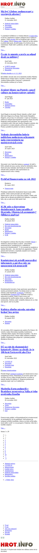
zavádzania (20, 293)
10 (5, 455)
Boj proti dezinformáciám (13, 226)
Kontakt (7, 534)
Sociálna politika (10, 476)
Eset (6, 411)
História (7, 323)
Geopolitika (8, 27)
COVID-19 (8, 361)
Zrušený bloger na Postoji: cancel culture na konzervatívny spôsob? (18, 91)
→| (6, 458)
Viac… (3, 50)
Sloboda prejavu (10, 105)
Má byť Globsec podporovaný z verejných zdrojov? (17, 12)
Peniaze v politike (10, 29)
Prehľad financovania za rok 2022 (18, 179)
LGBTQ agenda (10, 66)
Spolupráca (8, 530)
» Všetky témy (9, 480)
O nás (6, 527)
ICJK (6, 235)
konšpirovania (15, 294)
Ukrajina (7, 107)
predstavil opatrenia (16, 374)
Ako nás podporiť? (11, 529)
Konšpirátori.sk (9, 282)
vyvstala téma (33, 36)
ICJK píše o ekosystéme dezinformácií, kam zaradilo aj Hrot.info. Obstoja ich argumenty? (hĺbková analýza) (18, 210)
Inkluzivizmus (9, 467)
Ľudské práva (9, 469)
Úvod (6, 525)
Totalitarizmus (9, 471)
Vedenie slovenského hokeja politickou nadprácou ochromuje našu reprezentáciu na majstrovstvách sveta (17, 138)
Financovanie (9, 188)
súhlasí (6, 41)
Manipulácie (9, 155)
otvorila (12, 39)
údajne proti (17, 41)
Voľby (7, 405)
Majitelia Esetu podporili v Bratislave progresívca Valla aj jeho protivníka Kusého (19, 391)
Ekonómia (8, 367)
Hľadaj (22, 7)
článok (33, 242)
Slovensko (8, 25)
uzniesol (26, 164)
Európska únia (9, 365)
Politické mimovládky (12, 23)
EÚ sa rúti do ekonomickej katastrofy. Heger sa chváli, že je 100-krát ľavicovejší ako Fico (17, 349)
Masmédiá (8, 70)
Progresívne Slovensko (12, 68)
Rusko (7, 102)
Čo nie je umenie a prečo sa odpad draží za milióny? (18, 55)
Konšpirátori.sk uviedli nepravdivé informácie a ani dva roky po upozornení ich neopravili (19, 263)
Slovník (7, 532)
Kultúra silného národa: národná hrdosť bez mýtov (18, 310)
